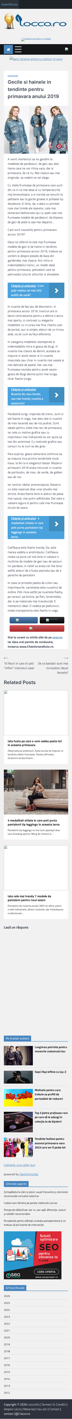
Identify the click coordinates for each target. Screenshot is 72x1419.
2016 (7, 1365)
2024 (7, 1310)
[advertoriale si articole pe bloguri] (32, 1278)
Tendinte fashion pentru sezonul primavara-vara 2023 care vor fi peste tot (50, 1143)
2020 (7, 1337)
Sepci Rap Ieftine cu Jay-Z (50, 1072)
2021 (7, 1330)
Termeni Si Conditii (53, 1404)
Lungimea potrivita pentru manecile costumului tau (51, 1049)
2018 (7, 1351)
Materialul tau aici (35, 1409)
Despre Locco (12, 1409)
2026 (7, 1296)
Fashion (13, 76)
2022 (7, 1324)
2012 (7, 1393)
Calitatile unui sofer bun (19, 1165)
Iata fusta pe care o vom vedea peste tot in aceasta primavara (35, 743)
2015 (7, 1372)
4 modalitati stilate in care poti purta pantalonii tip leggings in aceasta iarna (34, 822)
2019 (7, 1344)
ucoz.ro (57, 637)
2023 (7, 1317)
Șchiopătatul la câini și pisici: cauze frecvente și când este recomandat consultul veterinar (36, 1194)
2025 (7, 1303)
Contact (54, 1409)
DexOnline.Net (29, 1174)
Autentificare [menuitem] (9, 4)
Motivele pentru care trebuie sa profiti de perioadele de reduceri (49, 1094)
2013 (7, 1386)
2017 (7, 1358)
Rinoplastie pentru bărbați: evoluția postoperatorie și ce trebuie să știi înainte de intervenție (35, 1223)
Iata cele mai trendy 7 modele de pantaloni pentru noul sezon (29, 898)
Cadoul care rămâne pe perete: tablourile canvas (30, 1203)
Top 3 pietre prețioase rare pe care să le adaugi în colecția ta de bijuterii (51, 1117)
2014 (7, 1379)
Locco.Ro (33, 1404)
